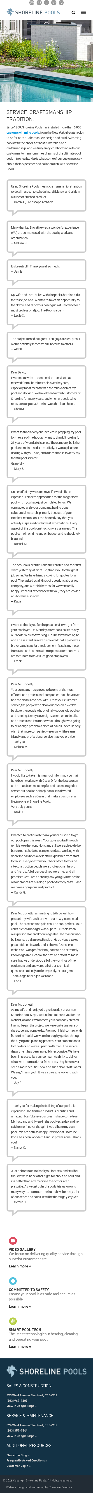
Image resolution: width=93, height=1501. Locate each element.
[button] (83, 12)
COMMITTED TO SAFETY (29, 1289)
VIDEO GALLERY (22, 1249)
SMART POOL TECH (25, 1329)
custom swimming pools (23, 132)
